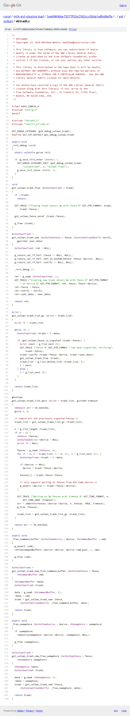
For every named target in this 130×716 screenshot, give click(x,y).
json (124, 710)
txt (116, 710)
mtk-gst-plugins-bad (29, 16)
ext (121, 16)
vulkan (8, 21)
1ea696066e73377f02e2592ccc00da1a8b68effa (79, 16)
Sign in (123, 5)
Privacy (30, 710)
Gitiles (20, 710)
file (72, 29)
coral (7, 16)
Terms (39, 710)
